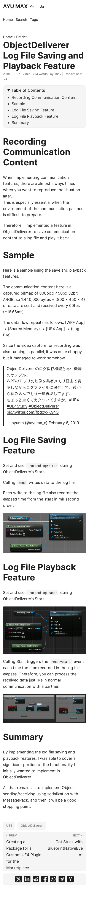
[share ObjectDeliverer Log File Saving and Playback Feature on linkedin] (27, 879)
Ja (42, 6)
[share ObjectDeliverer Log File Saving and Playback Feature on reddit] (36, 879)
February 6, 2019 (64, 423)
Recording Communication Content (44, 97)
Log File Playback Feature (35, 116)
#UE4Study (17, 406)
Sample (18, 103)
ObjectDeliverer (32, 825)
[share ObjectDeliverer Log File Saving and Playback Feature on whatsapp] (53, 879)
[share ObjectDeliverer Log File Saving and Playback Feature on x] (18, 879)
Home (8, 37)
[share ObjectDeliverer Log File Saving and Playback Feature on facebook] (44, 879)
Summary (20, 122)
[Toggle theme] (32, 6)
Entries (21, 37)
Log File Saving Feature (33, 110)
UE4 (9, 825)
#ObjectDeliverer (44, 406)
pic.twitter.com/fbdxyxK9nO (33, 412)
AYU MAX (15, 6)
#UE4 (74, 400)
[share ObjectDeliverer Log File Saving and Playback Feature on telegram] (62, 879)
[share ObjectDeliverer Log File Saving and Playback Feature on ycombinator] (70, 879)
